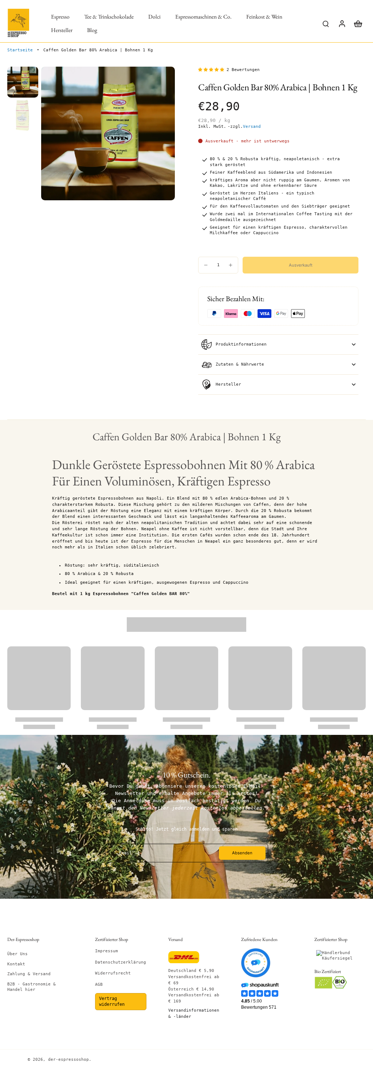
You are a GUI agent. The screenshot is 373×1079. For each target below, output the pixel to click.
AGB (99, 984)
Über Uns (17, 954)
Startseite (20, 50)
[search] (326, 23)
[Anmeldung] (342, 23)
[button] (300, 265)
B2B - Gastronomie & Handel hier (31, 987)
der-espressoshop (68, 1059)
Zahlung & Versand (29, 974)
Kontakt (16, 964)
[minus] (206, 265)
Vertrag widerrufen (112, 1001)
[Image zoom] (108, 133)
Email (125, 853)
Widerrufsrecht (113, 973)
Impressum (106, 951)
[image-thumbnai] (22, 82)
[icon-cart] (358, 23)
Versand (252, 126)
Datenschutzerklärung (120, 962)
